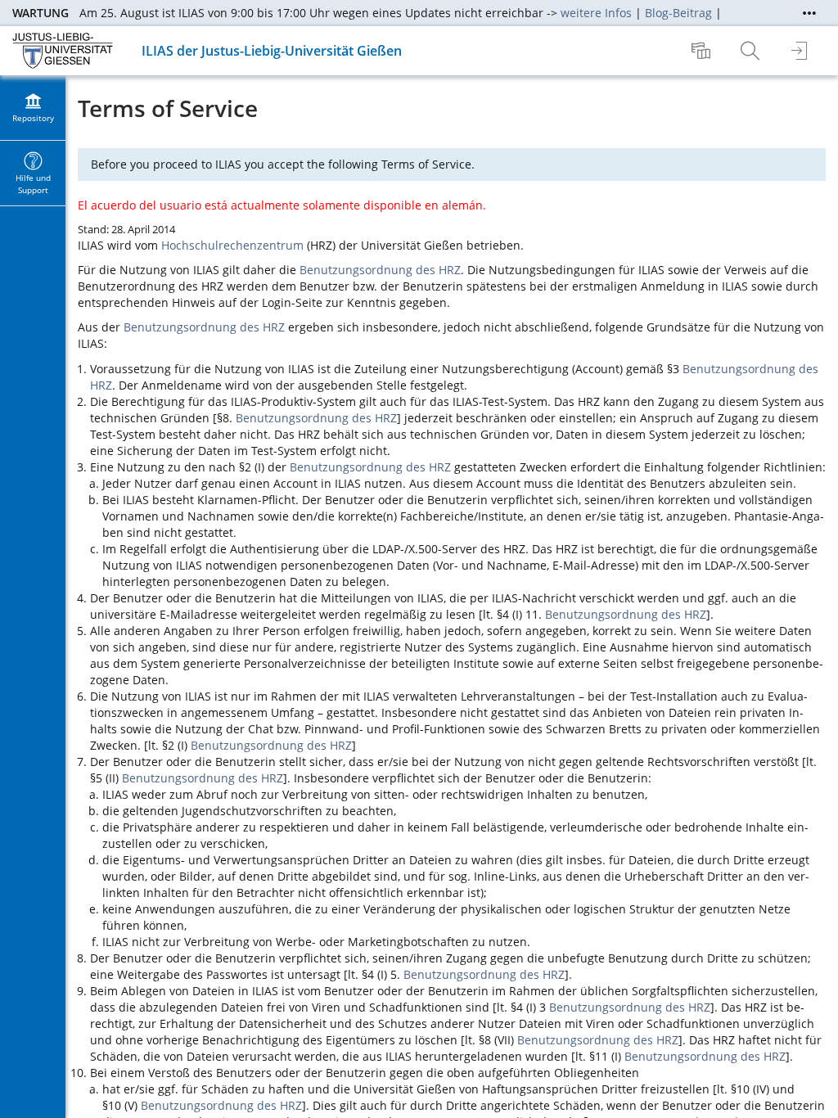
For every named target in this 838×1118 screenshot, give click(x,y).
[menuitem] (703, 50)
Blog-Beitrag (678, 12)
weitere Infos (596, 12)
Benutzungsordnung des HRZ (380, 269)
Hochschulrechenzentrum (232, 245)
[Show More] (809, 13)
